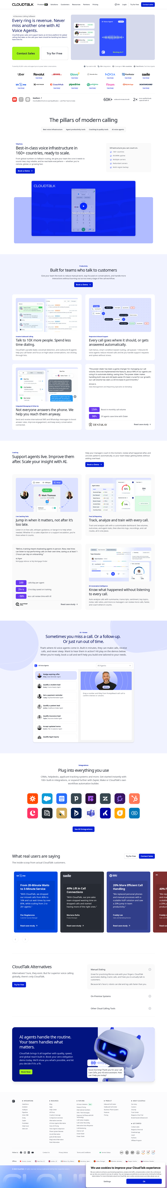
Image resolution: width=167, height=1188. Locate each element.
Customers (65, 4)
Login (124, 4)
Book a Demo (24, 171)
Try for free (134, 4)
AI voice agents (118, 129)
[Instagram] (25, 1153)
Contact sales (148, 4)
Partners (86, 4)
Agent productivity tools (75, 129)
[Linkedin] (29, 1153)
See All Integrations (83, 829)
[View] (32, 798)
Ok (144, 1181)
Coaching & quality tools (98, 129)
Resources (76, 4)
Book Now (26, 1072)
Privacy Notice (63, 1152)
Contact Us (46, 1152)
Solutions (54, 4)
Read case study (141, 424)
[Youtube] (33, 1153)
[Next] (25, 939)
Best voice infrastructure (52, 129)
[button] (117, 4)
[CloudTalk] (22, 4)
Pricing (95, 4)
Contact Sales (26, 53)
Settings (107, 1181)
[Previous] (15, 939)
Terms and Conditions (84, 1152)
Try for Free (54, 53)
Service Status (106, 1152)
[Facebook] (21, 1153)
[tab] (14, 99)
